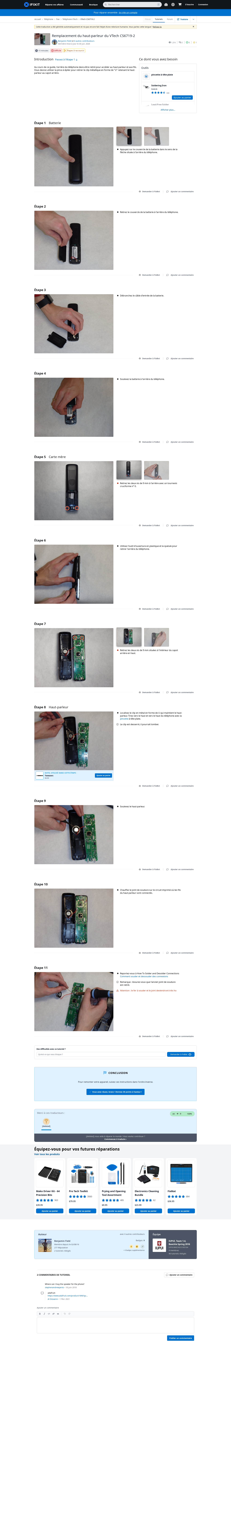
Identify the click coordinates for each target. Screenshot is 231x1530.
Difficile (57, 50)
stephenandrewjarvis (54, 1287)
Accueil (37, 19)
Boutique (93, 4)
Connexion (203, 4)
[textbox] (115, 1325)
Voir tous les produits (47, 1154)
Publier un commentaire (180, 1338)
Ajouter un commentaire (179, 203)
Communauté (76, 4)
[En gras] (40, 1314)
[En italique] (44, 1314)
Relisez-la (157, 27)
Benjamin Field (64, 41)
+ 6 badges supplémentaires (134, 1250)
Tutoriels (159, 19)
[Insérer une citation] (58, 1314)
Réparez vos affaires (54, 4)
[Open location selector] (173, 4)
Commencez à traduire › (115, 1139)
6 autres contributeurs (84, 41)
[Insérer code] (49, 1314)
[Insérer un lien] (53, 1314)
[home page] (32, 4)
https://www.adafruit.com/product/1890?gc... (68, 1295)
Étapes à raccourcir (75, 50)
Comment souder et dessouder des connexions (144, 976)
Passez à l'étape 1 (65, 59)
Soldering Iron (159, 85)
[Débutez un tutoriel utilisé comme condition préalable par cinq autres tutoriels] (131, 1246)
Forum (170, 19)
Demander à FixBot (151, 191)
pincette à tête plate (162, 74)
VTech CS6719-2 (87, 19)
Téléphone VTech (70, 19)
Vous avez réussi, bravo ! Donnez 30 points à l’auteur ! (117, 1092)
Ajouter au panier (182, 97)
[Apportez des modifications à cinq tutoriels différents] (142, 1246)
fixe (57, 19)
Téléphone (48, 19)
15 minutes (43, 50)
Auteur (42, 1234)
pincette (124, 718)
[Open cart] (180, 4)
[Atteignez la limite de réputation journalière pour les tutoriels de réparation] (137, 1246)
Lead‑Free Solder (160, 104)
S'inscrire (189, 4)
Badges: (140, 1240)
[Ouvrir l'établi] (166, 4)
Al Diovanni (53, 1299)
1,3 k (173, 42)
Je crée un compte (128, 12)
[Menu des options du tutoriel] (193, 19)
